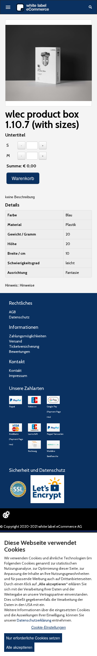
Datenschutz (19, 317)
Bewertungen (19, 351)
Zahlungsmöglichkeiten (27, 336)
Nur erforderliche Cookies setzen (33, 637)
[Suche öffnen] (90, 7)
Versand (15, 341)
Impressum (18, 375)
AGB (12, 312)
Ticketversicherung (24, 346)
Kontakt (15, 370)
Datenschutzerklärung (34, 620)
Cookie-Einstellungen (48, 627)
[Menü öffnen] (8, 7)
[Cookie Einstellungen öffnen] (6, 514)
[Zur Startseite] (32, 7)
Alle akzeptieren (19, 647)
